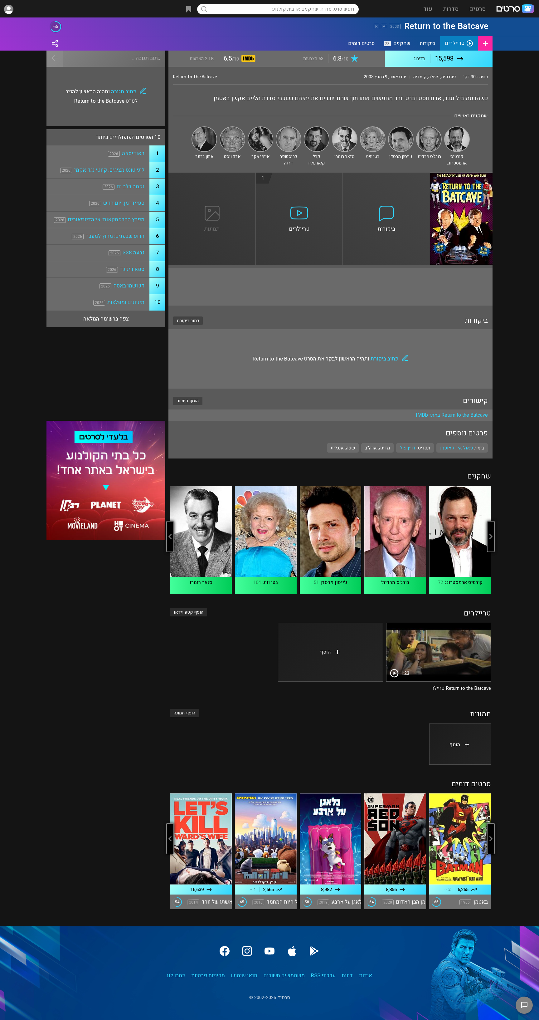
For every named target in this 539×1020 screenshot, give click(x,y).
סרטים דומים (361, 43)
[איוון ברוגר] (204, 129)
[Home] (515, 9)
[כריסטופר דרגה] (288, 129)
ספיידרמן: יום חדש (123, 203)
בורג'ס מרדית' (395, 582)
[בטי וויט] (373, 129)
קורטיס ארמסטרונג (463, 582)
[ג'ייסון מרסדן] (401, 129)
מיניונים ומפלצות (125, 302)
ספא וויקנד (132, 269)
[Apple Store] (292, 951)
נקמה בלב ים (130, 186)
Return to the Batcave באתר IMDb (452, 415)
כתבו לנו (176, 975)
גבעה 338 (133, 253)
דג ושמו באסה (129, 286)
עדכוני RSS (323, 975)
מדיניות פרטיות (208, 975)
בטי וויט (270, 582)
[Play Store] (314, 951)
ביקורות (427, 43)
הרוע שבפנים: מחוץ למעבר (115, 236)
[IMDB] (247, 59)
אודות (365, 975)
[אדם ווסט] (232, 129)
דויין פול (407, 447)
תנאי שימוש (244, 975)
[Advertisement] (330, 287)
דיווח (347, 975)
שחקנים (397, 43)
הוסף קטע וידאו (188, 612)
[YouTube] (269, 951)
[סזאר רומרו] (345, 129)
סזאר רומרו (201, 582)
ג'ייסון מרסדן (333, 582)
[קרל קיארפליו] (317, 129)
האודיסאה (133, 153)
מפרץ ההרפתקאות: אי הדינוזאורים (106, 219)
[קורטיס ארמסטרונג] (457, 129)
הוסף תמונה (184, 713)
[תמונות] (212, 176)
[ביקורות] (386, 176)
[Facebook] (225, 951)
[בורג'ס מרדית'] (429, 129)
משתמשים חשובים (284, 975)
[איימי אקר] (260, 129)
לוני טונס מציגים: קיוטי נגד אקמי (109, 170)
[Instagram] (247, 951)
